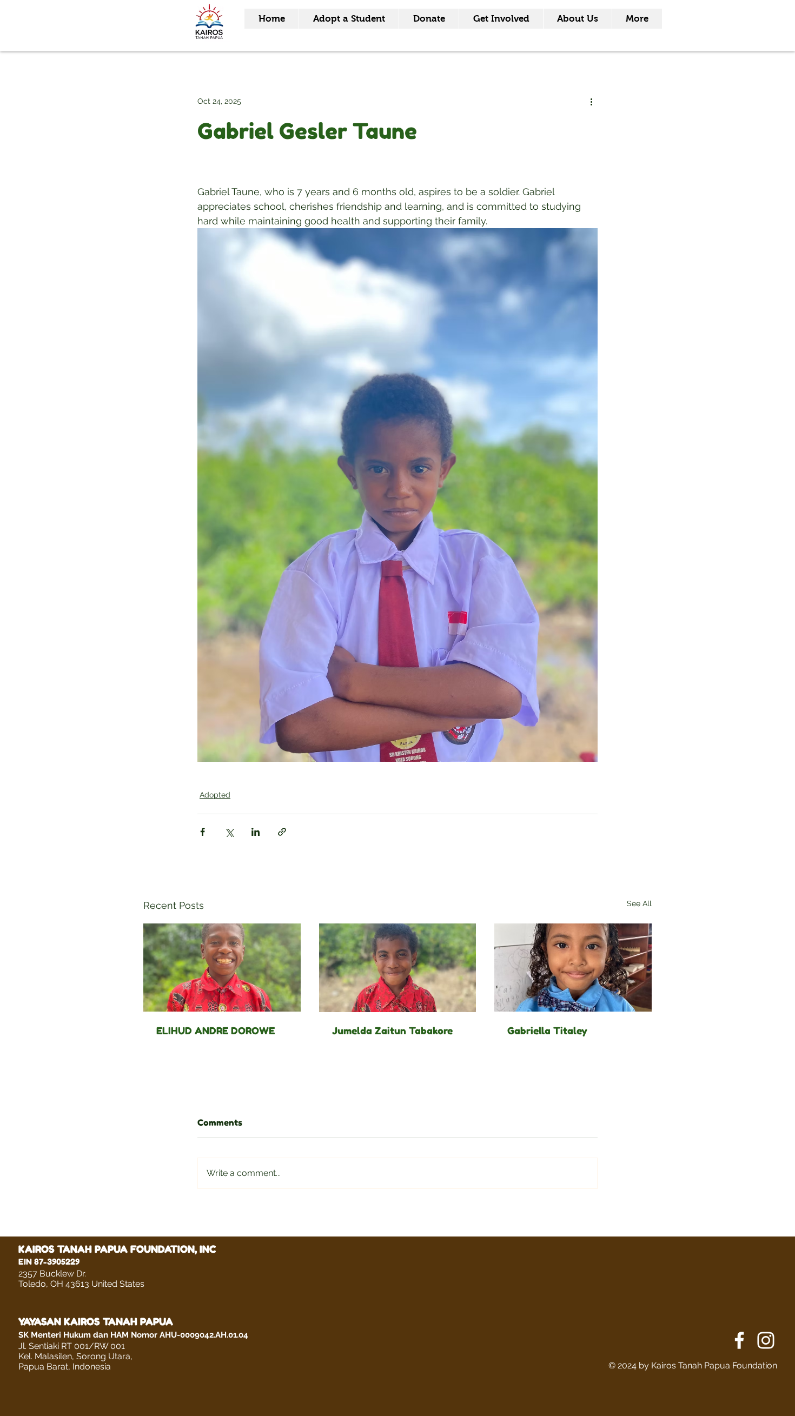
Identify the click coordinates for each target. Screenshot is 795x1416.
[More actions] (591, 101)
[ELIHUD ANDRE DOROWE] (222, 967)
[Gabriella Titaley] (573, 967)
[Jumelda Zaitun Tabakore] (397, 967)
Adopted (215, 794)
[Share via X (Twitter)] (229, 832)
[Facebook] (739, 1340)
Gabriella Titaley (547, 1030)
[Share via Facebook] (202, 832)
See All (639, 903)
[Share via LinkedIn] (255, 832)
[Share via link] (282, 832)
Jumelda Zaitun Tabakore (392, 1030)
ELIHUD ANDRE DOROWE (215, 1030)
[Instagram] (765, 1340)
